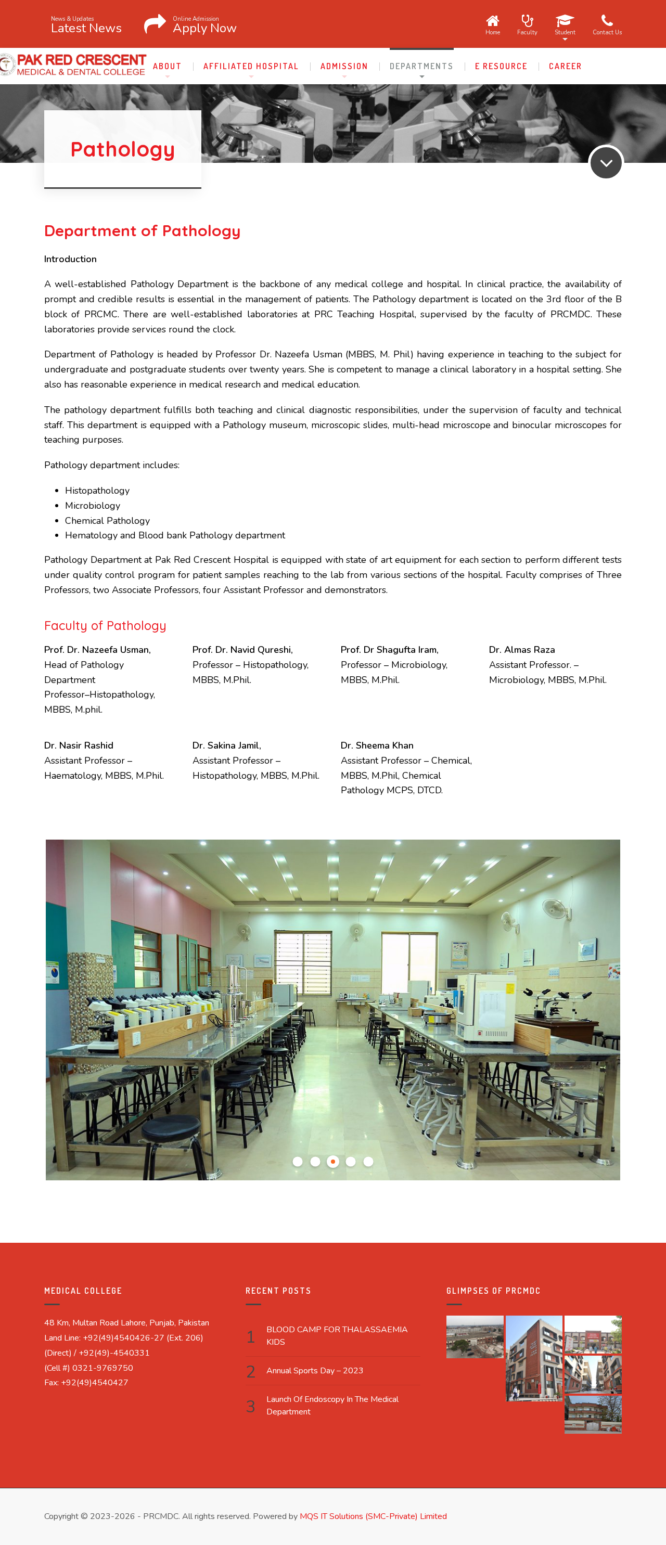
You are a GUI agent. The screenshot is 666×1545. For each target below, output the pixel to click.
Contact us (607, 32)
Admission (344, 66)
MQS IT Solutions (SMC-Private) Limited (373, 1516)
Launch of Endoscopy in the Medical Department (332, 1406)
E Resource (501, 66)
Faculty (527, 32)
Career (565, 66)
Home (492, 32)
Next (602, 1015)
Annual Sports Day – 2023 (315, 1370)
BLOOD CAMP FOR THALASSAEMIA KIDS (337, 1336)
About (167, 66)
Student (565, 32)
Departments (422, 66)
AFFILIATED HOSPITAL (251, 66)
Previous (64, 1015)
